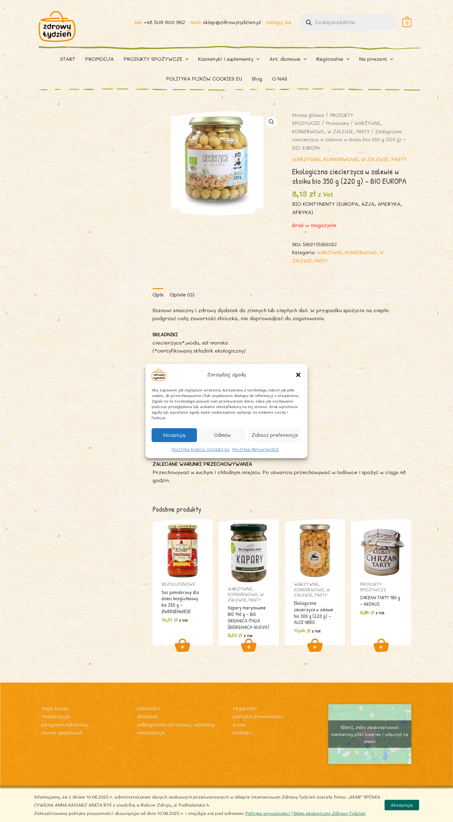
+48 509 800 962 (164, 22)
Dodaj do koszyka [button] (182, 645)
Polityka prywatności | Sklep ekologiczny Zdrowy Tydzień (305, 813)
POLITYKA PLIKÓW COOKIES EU (200, 449)
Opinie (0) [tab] (182, 294)
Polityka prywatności (258, 716)
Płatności (148, 708)
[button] (298, 375)
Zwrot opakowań (62, 732)
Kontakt (242, 732)
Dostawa (147, 716)
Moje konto (55, 708)
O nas (239, 724)
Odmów (222, 435)
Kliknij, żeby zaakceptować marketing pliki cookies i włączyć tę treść (369, 734)
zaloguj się (279, 22)
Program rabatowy (65, 724)
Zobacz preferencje (274, 435)
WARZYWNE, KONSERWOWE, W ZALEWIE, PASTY (349, 159)
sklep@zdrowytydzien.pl (232, 22)
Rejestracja (56, 716)
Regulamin (245, 708)
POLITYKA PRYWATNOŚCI (255, 449)
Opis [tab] (158, 294)
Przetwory (337, 123)
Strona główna (308, 115)
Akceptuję (174, 435)
